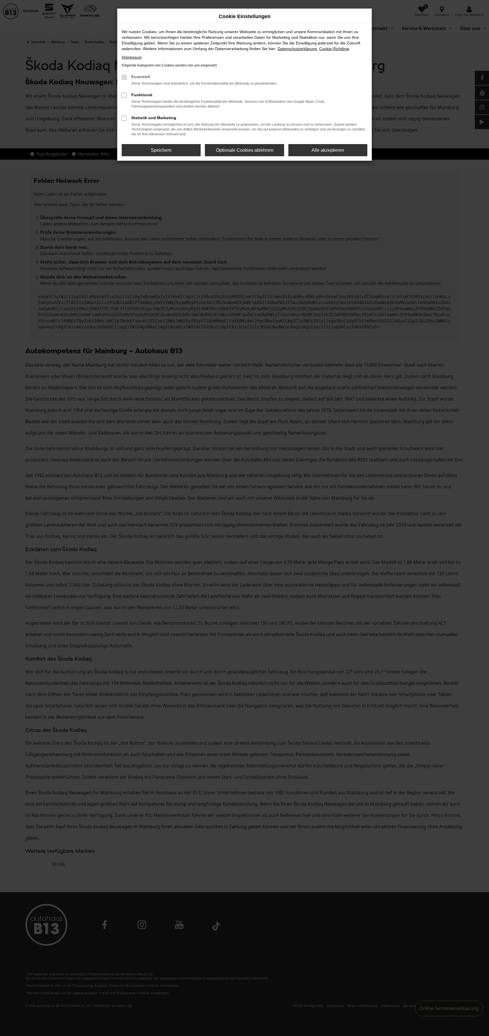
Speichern (161, 150)
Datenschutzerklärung (297, 48)
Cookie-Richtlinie (334, 48)
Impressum (132, 57)
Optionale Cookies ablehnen (244, 150)
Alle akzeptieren (328, 150)
